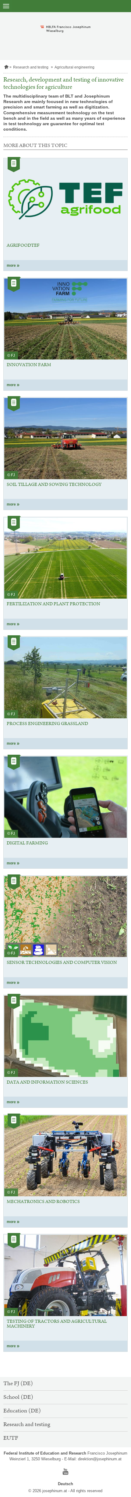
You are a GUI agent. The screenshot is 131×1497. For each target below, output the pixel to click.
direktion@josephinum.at (100, 1459)
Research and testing (30, 67)
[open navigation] (6, 6)
